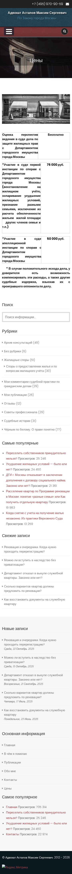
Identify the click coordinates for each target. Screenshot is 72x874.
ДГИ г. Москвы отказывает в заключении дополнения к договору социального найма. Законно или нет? (36, 480)
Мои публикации (15, 395)
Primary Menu (9, 31)
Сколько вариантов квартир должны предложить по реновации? (29, 588)
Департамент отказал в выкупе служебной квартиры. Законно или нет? (33, 575)
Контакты (10, 780)
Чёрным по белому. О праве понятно (29, 429)
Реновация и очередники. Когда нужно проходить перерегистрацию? (30, 549)
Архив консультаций (18, 342)
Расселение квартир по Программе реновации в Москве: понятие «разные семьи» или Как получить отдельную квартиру (38, 496)
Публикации (12, 762)
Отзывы (9, 403)
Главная (9, 745)
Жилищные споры (16, 360)
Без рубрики (12, 351)
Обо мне (10, 771)
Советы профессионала (20, 412)
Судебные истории (17, 421)
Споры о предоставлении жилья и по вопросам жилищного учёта (31, 368)
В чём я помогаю (15, 754)
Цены (8, 788)
